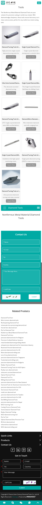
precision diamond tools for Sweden (12, 395)
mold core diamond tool (8, 392)
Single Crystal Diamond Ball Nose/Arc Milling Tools (31, 83)
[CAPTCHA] (11, 297)
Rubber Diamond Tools (8, 365)
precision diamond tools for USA (11, 387)
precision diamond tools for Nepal (11, 402)
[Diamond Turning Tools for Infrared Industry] (11, 35)
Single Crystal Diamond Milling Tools (11, 155)
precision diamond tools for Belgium (12, 338)
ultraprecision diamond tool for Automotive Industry (17, 345)
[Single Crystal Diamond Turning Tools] (31, 35)
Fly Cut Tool (4, 417)
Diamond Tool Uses (7, 335)
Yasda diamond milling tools (9, 360)
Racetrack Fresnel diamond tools (11, 348)
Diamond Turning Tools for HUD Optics (13, 367)
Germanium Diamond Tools (9, 390)
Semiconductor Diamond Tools (10, 410)
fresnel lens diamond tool (9, 328)
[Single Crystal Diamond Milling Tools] (11, 143)
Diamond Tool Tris (6, 377)
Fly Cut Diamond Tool (7, 330)
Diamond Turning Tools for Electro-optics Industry (11, 119)
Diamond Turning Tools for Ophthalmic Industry (31, 155)
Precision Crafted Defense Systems (12, 340)
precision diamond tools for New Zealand (14, 382)
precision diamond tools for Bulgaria (12, 362)
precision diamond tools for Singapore (13, 357)
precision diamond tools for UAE (11, 397)
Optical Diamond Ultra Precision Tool (12, 420)
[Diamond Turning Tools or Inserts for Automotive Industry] (11, 179)
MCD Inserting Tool (7, 405)
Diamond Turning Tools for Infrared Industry (11, 47)
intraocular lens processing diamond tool (13, 325)
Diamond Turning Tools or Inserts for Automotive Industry (11, 191)
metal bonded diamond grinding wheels (13, 343)
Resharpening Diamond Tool (10, 323)
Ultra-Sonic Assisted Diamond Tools (11, 83)
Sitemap (15, 497)
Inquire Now (11, 57)
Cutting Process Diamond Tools (10, 407)
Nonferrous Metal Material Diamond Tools (14, 333)
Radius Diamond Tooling (8, 412)
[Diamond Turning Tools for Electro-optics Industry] (11, 107)
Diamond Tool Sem (7, 318)
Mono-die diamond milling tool (10, 352)
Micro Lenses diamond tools (9, 320)
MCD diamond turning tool (9, 415)
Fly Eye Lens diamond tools (9, 370)
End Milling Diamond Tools (9, 400)
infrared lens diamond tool (9, 425)
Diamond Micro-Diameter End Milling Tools (31, 119)
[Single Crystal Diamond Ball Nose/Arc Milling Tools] (31, 71)
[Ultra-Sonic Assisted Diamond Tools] (11, 71)
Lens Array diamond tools (9, 355)
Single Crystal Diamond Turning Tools (31, 47)
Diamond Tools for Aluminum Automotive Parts (15, 385)
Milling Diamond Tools (8, 380)
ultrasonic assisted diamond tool (11, 372)
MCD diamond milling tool (9, 427)
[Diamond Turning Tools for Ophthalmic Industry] (31, 143)
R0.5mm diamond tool (8, 422)
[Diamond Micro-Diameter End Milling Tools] (31, 107)
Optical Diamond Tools (8, 375)
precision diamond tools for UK (10, 350)
